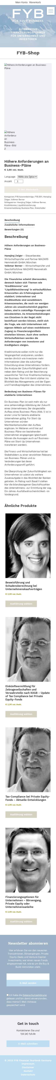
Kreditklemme (10, 205)
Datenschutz (28, 1074)
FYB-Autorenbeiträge (24, 197)
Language (10, 176)
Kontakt (28, 1071)
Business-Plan (27, 208)
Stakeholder (40, 208)
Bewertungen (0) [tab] (14, 229)
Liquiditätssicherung (26, 205)
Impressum (28, 1063)
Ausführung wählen (21, 603)
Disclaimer (28, 1067)
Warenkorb (35, 2)
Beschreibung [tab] (12, 220)
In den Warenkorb (28, 189)
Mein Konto (21, 2)
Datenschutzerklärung (35, 995)
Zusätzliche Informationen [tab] (20, 224)
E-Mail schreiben (28, 1043)
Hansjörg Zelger (24, 202)
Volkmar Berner (18, 199)
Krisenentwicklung (12, 208)
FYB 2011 (38, 197)
